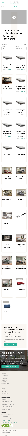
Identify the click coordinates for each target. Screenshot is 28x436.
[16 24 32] (7, 48)
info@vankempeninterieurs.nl (9, 422)
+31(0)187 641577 (5, 420)
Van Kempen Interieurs (6, 6)
